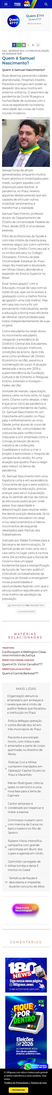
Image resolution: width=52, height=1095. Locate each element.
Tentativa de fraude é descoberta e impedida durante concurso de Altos (27, 882)
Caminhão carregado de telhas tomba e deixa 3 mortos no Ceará (24, 866)
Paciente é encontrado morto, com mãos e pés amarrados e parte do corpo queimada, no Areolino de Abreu (26, 746)
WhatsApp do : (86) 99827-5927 (27, 605)
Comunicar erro (26, 611)
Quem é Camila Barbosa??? (20, 671)
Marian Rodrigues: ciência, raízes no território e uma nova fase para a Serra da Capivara (26, 789)
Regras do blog (34, 24)
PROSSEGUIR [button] (18, 1090)
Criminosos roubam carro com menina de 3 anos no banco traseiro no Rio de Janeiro (25, 826)
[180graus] (18, 4)
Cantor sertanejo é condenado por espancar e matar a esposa (26, 808)
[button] (25, 1083)
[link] (14, 45)
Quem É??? (35, 16)
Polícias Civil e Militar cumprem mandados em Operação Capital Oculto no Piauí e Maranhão (26, 768)
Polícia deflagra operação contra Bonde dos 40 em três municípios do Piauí (25, 725)
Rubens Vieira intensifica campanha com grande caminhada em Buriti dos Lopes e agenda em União (25, 847)
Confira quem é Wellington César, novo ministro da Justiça (24, 652)
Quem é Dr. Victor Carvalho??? (22, 662)
